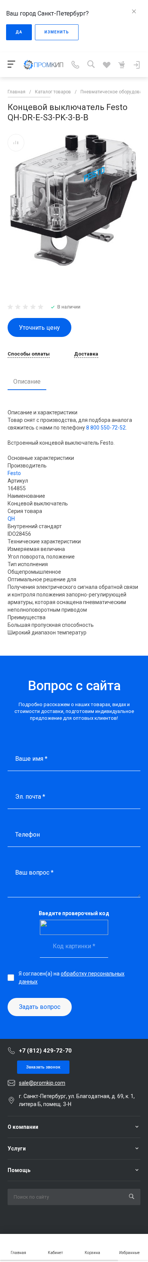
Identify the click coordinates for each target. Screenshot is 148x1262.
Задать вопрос (39, 1006)
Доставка (86, 354)
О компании (23, 1127)
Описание (27, 381)
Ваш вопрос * (34, 872)
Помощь (19, 1170)
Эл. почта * (30, 796)
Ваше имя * (31, 758)
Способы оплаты (29, 354)
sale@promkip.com (42, 1083)
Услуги (17, 1149)
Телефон (27, 834)
